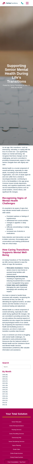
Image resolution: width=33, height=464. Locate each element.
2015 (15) (5, 398)
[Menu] (27, 3)
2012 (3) (4, 404)
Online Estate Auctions (16, 453)
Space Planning (16, 445)
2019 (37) (5, 389)
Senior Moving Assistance (16, 425)
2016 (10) (5, 396)
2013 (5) (4, 402)
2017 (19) (5, 394)
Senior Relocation (16, 421)
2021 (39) (5, 385)
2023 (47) (5, 381)
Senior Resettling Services (16, 433)
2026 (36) (5, 374)
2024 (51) (5, 379)
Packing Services (16, 429)
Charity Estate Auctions (16, 457)
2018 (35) (5, 392)
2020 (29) (5, 387)
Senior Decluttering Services (16, 441)
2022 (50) (5, 383)
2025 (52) (5, 377)
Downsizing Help (16, 437)
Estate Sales (16, 449)
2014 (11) (5, 400)
